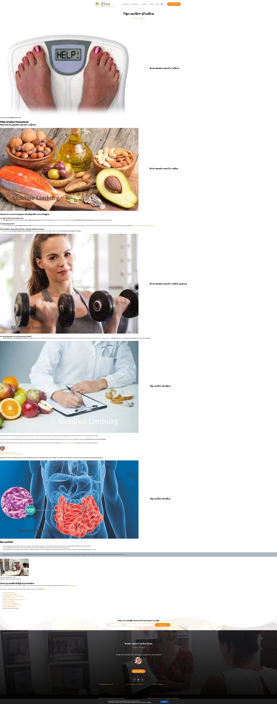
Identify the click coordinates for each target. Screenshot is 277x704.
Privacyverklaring (165, 698)
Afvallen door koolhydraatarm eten (12, 605)
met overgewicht (72, 585)
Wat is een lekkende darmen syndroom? (14, 599)
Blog (157, 4)
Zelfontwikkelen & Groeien (106, 684)
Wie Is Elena (126, 4)
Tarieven (144, 4)
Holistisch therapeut (158, 684)
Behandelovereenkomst (154, 698)
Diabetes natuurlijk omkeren (10, 603)
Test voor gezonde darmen (10, 594)
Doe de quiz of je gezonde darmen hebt (143, 225)
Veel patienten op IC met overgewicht (13, 596)
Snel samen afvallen (8, 601)
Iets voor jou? (135, 4)
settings (149, 702)
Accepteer (164, 701)
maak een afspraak (68, 443)
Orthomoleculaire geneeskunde (134, 684)
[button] (174, 4)
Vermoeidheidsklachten (9, 606)
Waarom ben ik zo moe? (9, 598)
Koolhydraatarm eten (9, 592)
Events (152, 4)
